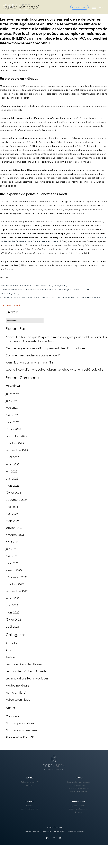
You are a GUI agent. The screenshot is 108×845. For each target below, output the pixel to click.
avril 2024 (12, 513)
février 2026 (13, 429)
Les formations (78, 785)
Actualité (12, 643)
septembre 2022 (17, 591)
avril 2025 (12, 478)
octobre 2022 (15, 584)
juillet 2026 (12, 393)
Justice (10, 657)
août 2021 (12, 626)
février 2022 (13, 619)
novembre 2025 (16, 436)
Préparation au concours (78, 782)
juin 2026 (11, 401)
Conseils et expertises (78, 791)
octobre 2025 (15, 443)
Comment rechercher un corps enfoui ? (33, 355)
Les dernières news (29, 809)
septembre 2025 (17, 450)
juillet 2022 (12, 598)
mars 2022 (12, 612)
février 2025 (13, 492)
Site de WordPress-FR (20, 737)
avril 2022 (12, 605)
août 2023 (12, 542)
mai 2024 (12, 506)
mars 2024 (12, 520)
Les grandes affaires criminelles (27, 671)
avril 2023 (12, 556)
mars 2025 (12, 485)
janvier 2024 (14, 527)
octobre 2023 (15, 534)
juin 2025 (11, 471)
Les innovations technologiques (27, 678)
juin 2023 (11, 549)
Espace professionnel (78, 809)
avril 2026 (12, 415)
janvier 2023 (14, 570)
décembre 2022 (16, 577)
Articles (10, 650)
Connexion (13, 716)
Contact (78, 812)
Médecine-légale (17, 685)
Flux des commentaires (21, 730)
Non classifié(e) (16, 692)
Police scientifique (18, 699)
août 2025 (12, 457)
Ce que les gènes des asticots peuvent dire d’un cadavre (45, 348)
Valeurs (29, 785)
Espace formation (79, 806)
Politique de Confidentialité (52, 831)
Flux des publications (20, 723)
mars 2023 (12, 563)
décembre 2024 (16, 499)
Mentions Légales (32, 831)
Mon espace (81, 7)
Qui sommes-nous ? (29, 782)
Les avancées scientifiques (24, 664)
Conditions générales (75, 831)
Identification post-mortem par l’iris (29, 362)
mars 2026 (12, 422)
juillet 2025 (12, 464)
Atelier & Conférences (78, 788)
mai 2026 (12, 408)
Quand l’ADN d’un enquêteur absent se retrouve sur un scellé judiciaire (54, 369)
